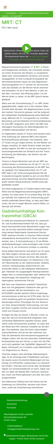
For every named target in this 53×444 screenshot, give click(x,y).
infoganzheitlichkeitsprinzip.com (23, 429)
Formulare (11, 407)
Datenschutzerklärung (17, 400)
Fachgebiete (11, 13)
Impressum (12, 404)
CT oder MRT (16, 16)
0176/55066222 (14, 426)
